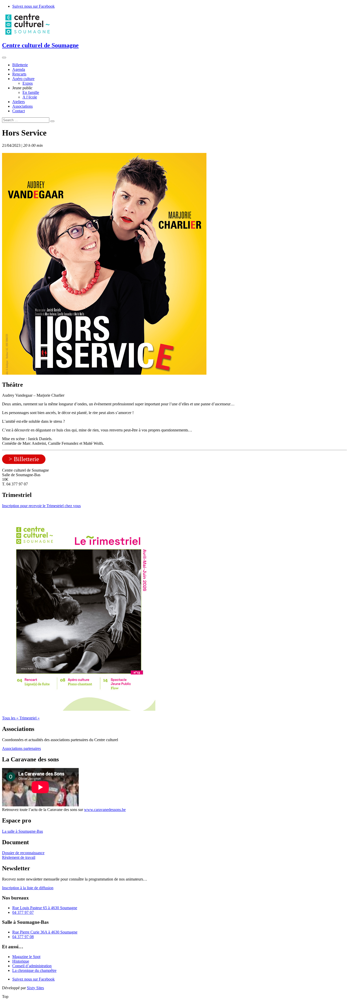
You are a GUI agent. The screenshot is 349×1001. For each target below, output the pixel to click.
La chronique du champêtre (34, 970)
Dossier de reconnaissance (23, 853)
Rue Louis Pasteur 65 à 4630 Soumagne (44, 908)
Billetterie (20, 65)
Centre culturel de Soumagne (40, 45)
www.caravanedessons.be (105, 809)
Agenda (18, 69)
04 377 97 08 (23, 937)
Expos (27, 83)
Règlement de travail (18, 857)
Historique (20, 961)
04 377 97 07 (23, 912)
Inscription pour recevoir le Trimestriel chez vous (41, 506)
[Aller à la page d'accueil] (27, 34)
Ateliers (18, 101)
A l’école (29, 97)
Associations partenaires (21, 748)
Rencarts (19, 74)
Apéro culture (23, 78)
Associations (22, 106)
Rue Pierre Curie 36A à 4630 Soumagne (44, 932)
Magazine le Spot (26, 956)
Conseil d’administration (32, 966)
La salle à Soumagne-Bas (22, 831)
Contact (18, 111)
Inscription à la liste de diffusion (27, 888)
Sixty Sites (35, 988)
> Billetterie (24, 459)
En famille (30, 92)
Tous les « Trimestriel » (21, 718)
